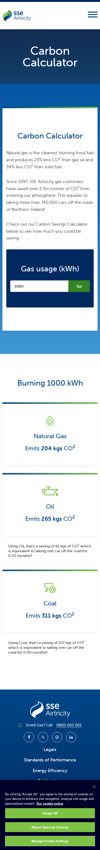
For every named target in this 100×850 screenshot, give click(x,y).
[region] (50, 815)
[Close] (94, 786)
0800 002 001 (69, 724)
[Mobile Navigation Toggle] (93, 15)
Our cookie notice (49, 803)
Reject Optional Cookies (50, 827)
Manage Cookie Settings (50, 841)
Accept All (50, 813)
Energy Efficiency (50, 770)
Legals (50, 749)
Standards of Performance (50, 760)
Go (79, 286)
